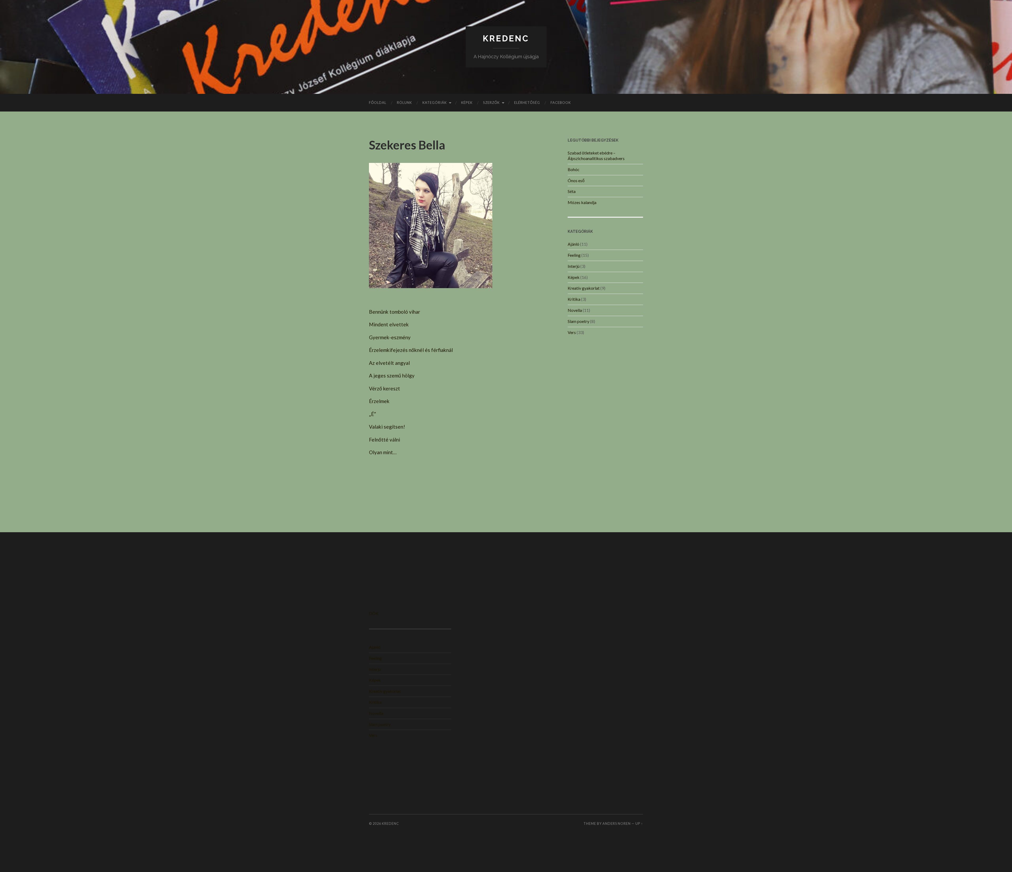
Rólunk (404, 102)
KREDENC (506, 38)
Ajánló (573, 243)
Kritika (574, 299)
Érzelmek (379, 401)
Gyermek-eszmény (390, 337)
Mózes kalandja (582, 202)
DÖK (373, 613)
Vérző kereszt (384, 388)
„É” (372, 414)
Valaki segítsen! (387, 427)
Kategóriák (434, 102)
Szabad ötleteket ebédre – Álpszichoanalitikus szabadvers (596, 155)
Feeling (574, 255)
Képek (467, 102)
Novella (575, 310)
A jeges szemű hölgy (392, 375)
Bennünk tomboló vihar (394, 312)
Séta (572, 191)
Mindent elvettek (389, 324)
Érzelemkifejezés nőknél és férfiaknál (411, 350)
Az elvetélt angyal (389, 363)
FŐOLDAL (377, 102)
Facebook (561, 102)
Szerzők (491, 102)
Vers (572, 332)
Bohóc (574, 169)
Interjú (574, 266)
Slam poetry (578, 321)
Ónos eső (576, 180)
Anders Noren (616, 823)
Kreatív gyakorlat (584, 287)
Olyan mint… (383, 452)
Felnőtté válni (384, 440)
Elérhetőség (527, 102)
